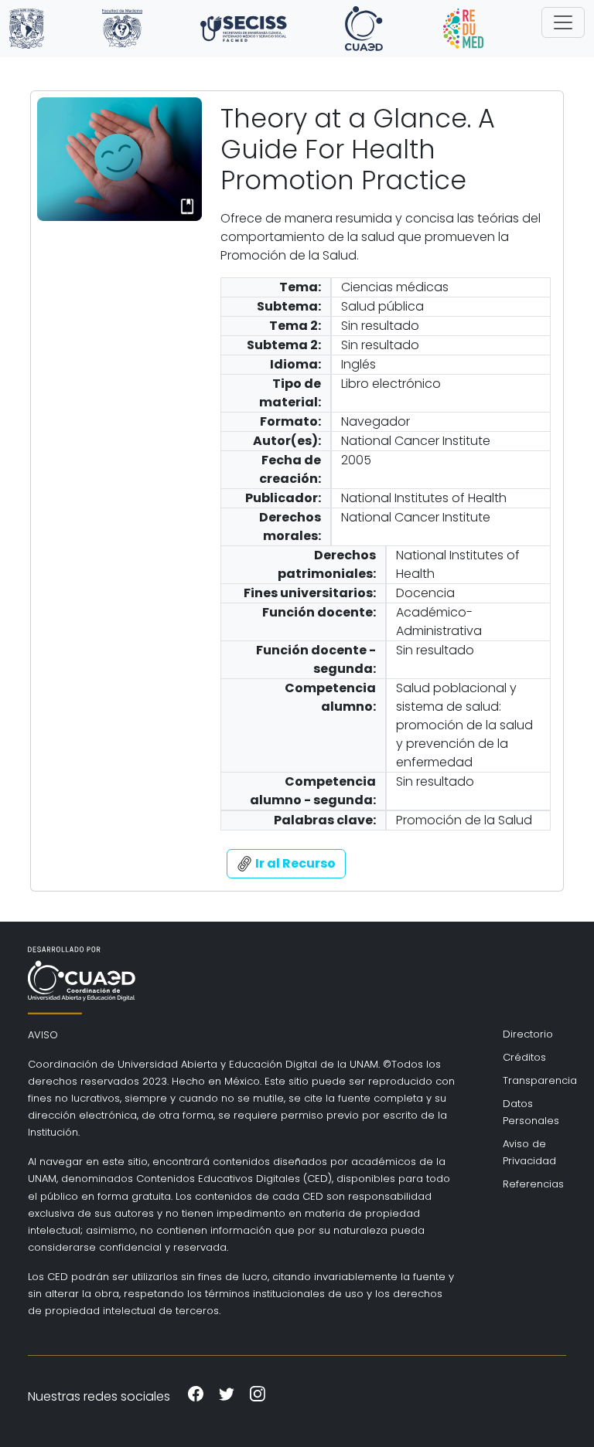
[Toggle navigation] (563, 22)
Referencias (529, 1184)
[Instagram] (257, 1396)
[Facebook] (196, 1396)
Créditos (524, 1057)
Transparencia (529, 1080)
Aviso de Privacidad (529, 1152)
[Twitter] (227, 1396)
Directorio (528, 1034)
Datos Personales (529, 1112)
